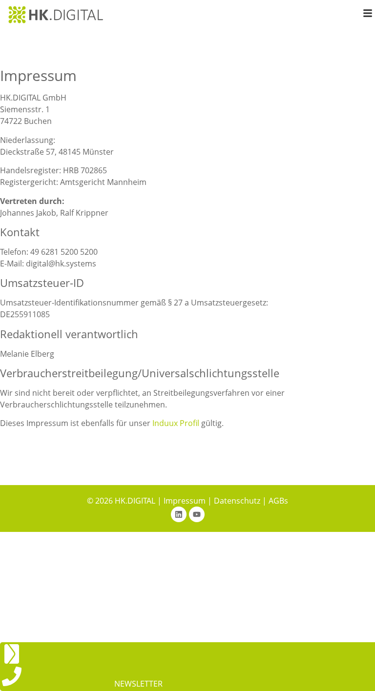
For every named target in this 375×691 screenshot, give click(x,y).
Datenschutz (237, 500)
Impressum (185, 500)
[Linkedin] (179, 514)
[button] (138, 683)
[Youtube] (197, 514)
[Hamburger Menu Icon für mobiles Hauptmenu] (368, 13)
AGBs (278, 500)
